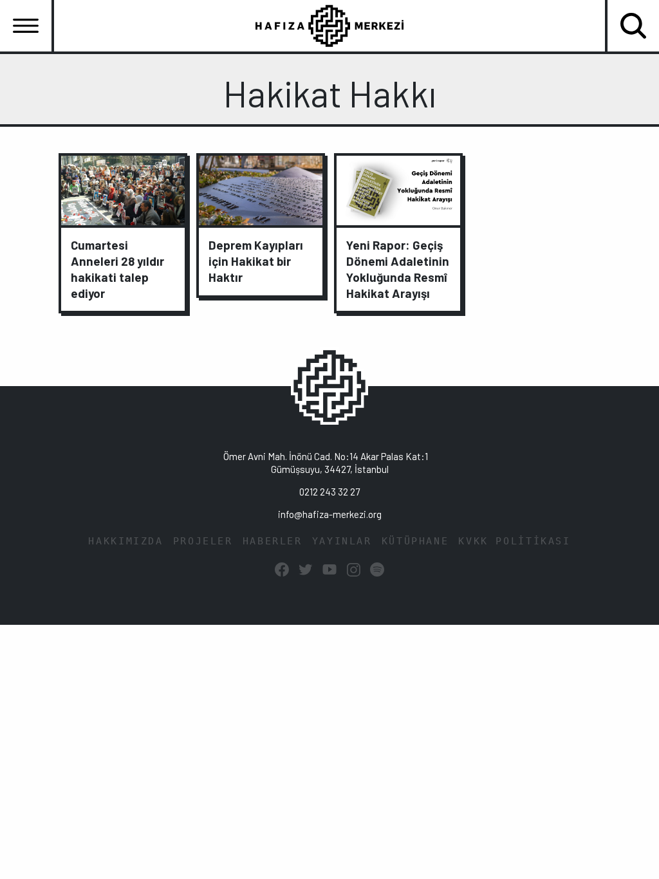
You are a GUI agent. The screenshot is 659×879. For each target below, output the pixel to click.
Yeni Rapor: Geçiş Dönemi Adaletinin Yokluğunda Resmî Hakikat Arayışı (397, 269)
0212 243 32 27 (329, 491)
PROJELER (203, 541)
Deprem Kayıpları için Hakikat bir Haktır (256, 260)
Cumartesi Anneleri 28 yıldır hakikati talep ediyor (117, 269)
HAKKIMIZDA (125, 541)
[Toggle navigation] (25, 25)
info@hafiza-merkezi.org (330, 514)
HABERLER (272, 541)
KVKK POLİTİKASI (514, 541)
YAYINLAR (342, 541)
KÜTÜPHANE (415, 541)
